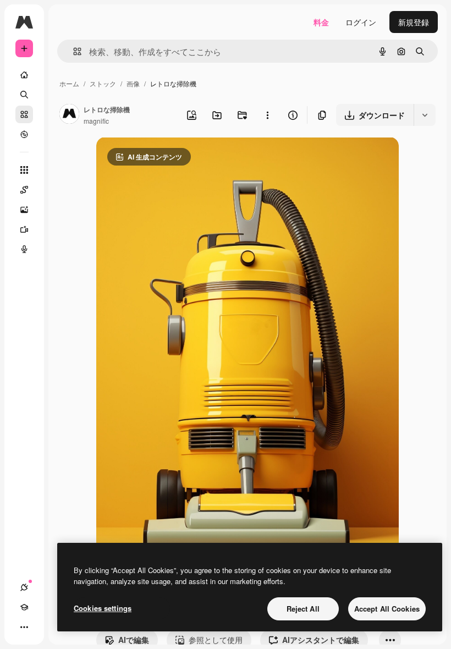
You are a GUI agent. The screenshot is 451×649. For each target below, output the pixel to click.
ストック (103, 83)
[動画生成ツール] (24, 229)
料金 (321, 22)
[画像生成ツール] (24, 209)
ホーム (69, 83)
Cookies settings (102, 608)
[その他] (24, 627)
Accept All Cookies (387, 608)
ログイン (360, 22)
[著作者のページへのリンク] (69, 115)
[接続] (24, 587)
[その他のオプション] (267, 115)
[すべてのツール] (24, 170)
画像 (133, 83)
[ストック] (24, 114)
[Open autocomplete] (73, 51)
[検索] (24, 94)
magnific (96, 120)
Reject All (303, 608)
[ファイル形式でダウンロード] (425, 115)
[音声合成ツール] (24, 249)
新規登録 (413, 22)
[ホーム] (24, 75)
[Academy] (24, 607)
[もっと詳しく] (24, 134)
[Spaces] (24, 190)
